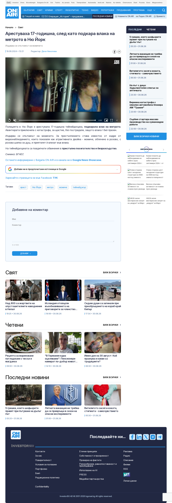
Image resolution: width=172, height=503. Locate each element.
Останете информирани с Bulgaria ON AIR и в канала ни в (53, 160)
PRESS (83, 475)
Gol (51, 3)
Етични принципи (88, 451)
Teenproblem (81, 3)
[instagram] (153, 437)
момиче (63, 187)
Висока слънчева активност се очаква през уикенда (155, 186)
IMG (9, 3)
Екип (37, 473)
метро (50, 187)
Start (135, 3)
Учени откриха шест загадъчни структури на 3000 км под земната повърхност (154, 173)
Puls (73, 3)
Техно (85, 10)
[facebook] (132, 437)
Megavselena (157, 3)
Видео (94, 10)
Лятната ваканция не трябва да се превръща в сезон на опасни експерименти (146, 56)
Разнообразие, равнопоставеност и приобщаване (98, 465)
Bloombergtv (30, 3)
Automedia (92, 3)
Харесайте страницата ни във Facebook (31, 177)
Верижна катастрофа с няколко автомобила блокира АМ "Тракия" (146, 105)
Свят (39, 10)
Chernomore (127, 3)
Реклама (127, 451)
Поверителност (43, 460)
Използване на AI (88, 470)
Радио (126, 456)
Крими (49, 10)
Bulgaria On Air (43, 3)
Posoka (142, 3)
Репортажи (107, 10)
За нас (38, 456)
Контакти (40, 451)
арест (23, 187)
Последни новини (102, 16)
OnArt (126, 475)
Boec (148, 3)
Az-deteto (117, 3)
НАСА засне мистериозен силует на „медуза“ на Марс (155, 200)
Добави (24, 253)
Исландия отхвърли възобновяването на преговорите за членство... (61, 306)
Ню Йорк (36, 187)
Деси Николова (49, 51)
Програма (139, 10)
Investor (15, 3)
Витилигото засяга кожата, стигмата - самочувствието (145, 72)
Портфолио (41, 469)
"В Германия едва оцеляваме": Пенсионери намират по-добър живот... (61, 358)
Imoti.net (101, 3)
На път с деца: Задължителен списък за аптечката (144, 88)
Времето (160, 16)
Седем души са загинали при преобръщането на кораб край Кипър (102, 306)
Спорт (58, 10)
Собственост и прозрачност (94, 456)
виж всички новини (146, 136)
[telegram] (160, 437)
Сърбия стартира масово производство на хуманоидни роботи (146, 122)
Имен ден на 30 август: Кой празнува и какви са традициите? (100, 358)
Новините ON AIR (125, 16)
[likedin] (139, 437)
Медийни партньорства (91, 479)
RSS (125, 469)
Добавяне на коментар (30, 210)
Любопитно (72, 10)
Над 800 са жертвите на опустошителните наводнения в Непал (23, 306)
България (29, 10)
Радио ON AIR (144, 16)
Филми (126, 464)
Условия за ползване (46, 464)
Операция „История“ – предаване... (63, 16)
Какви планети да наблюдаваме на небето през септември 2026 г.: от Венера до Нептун (146, 161)
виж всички (111, 272)
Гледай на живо (32, 16)
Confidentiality (42, 487)
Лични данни (130, 481)
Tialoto (57, 3)
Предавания (124, 10)
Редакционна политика (47, 477)
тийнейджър (79, 187)
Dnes (22, 3)
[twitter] (146, 437)
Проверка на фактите (90, 460)
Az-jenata (65, 3)
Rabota (108, 3)
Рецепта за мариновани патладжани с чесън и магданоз (19, 358)
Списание (128, 460)
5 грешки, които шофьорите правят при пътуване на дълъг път (145, 39)
